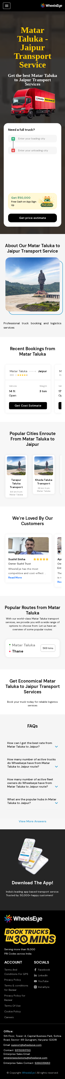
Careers (9, 1017)
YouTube (43, 981)
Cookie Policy (12, 1011)
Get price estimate (32, 218)
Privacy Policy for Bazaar (14, 998)
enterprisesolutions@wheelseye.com (25, 1057)
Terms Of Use (12, 1005)
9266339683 (42, 1063)
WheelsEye (28, 1072)
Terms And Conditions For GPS (16, 972)
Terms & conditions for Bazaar (16, 987)
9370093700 (23, 1050)
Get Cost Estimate (28, 405)
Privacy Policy (12, 979)
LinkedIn (43, 975)
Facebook (44, 969)
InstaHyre (43, 987)
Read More (15, 577)
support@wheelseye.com (26, 1045)
